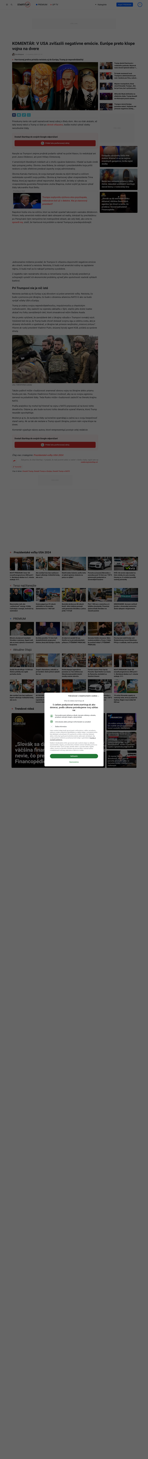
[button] (74, 726)
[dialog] (74, 729)
